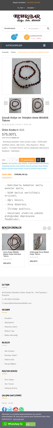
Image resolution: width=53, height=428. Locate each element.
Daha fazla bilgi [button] (18, 419)
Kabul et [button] (26, 424)
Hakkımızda (9, 359)
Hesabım (8, 318)
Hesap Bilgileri (10, 364)
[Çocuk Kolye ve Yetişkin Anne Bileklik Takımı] (15, 105)
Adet (3, 160)
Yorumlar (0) (20, 174)
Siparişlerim (9, 322)
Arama (13, 52)
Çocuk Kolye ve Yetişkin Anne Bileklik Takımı (33, 52)
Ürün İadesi (9, 380)
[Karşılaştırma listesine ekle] (43, 160)
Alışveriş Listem (11, 327)
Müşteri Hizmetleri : (19, 2)
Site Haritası (9, 351)
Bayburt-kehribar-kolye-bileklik (12, 169)
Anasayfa (5, 52)
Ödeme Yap (9, 331)
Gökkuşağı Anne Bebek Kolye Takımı (39, 253)
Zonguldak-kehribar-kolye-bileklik (13, 166)
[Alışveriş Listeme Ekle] (38, 160)
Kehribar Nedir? (11, 355)
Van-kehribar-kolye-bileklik (17, 163)
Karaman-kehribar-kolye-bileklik (35, 169)
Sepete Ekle (28, 160)
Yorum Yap (27, 124)
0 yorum (18, 124)
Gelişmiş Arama (11, 388)
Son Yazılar (9, 384)
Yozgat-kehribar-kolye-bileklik (38, 163)
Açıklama (7, 174)
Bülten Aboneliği (11, 335)
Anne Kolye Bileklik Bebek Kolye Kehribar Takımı (12, 254)
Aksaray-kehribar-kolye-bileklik (37, 166)
